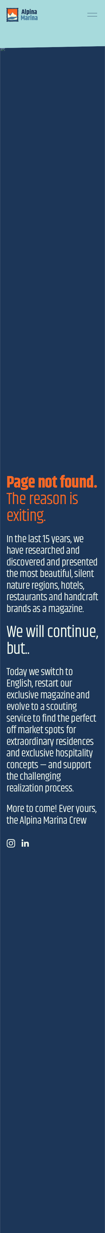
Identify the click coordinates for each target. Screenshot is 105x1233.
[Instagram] (10, 843)
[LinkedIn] (24, 843)
